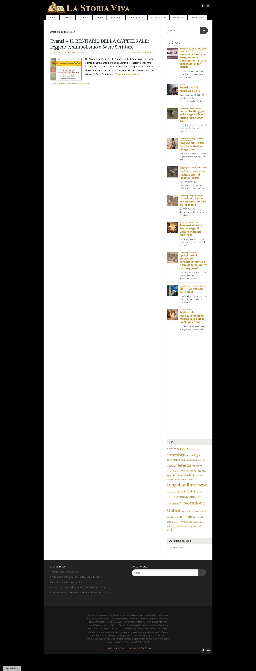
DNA (169, 471)
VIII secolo (196, 517)
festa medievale (182, 475)
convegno (197, 465)
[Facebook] (203, 6)
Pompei (170, 497)
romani (189, 511)
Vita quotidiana (158, 17)
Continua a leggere (127, 73)
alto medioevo (177, 449)
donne (176, 470)
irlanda (177, 479)
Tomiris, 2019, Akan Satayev (64, 571)
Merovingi (170, 492)
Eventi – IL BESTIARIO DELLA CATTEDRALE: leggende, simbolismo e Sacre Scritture (99, 44)
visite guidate (174, 526)
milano (179, 491)
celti (193, 460)
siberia (170, 517)
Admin (57, 52)
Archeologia (116, 17)
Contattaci (84, 17)
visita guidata (83, 83)
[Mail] (208, 6)
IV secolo (184, 479)
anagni (62, 83)
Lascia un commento (142, 52)
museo (199, 492)
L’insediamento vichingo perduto (66, 581)
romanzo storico (200, 511)
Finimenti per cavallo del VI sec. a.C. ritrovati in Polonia (77, 587)
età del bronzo (198, 471)
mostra (190, 491)
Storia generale (136, 17)
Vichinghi (185, 517)
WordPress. (146, 648)
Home (52, 17)
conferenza (181, 465)
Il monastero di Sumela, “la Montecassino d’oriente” (76, 576)
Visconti (177, 522)
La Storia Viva (111, 648)
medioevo (71, 83)
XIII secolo (187, 526)
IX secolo (192, 479)
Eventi (81, 52)
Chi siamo (67, 17)
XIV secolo (195, 526)
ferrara (170, 475)
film (194, 475)
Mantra (134, 648)
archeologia (176, 454)
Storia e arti (178, 17)
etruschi (184, 471)
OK (203, 30)
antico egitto (194, 449)
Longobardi (178, 485)
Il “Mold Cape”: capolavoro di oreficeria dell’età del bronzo (79, 592)
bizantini (186, 459)
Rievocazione (197, 17)
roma (183, 511)
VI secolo (187, 521)
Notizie (100, 17)
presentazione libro (188, 497)
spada (175, 517)
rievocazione (173, 503)
